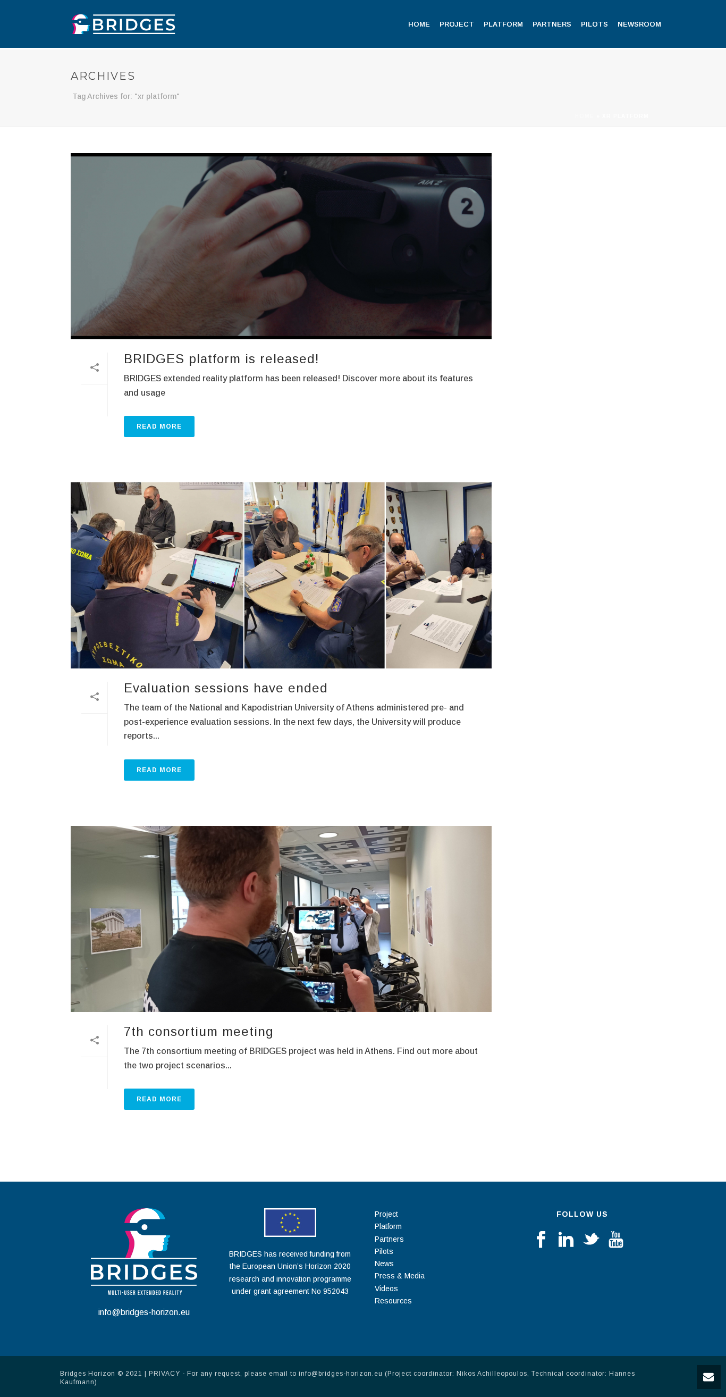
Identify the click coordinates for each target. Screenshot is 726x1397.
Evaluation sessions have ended (226, 688)
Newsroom (639, 24)
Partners (552, 24)
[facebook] (541, 1240)
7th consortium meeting (199, 1031)
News (384, 1263)
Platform (503, 24)
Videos (386, 1288)
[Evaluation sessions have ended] (281, 575)
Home (419, 24)
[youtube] (615, 1240)
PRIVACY (164, 1373)
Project (457, 24)
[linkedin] (566, 1240)
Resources (393, 1300)
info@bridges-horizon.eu (144, 1312)
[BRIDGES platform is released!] (281, 246)
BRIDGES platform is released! (221, 359)
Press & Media (400, 1275)
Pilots (594, 24)
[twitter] (591, 1240)
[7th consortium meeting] (281, 919)
